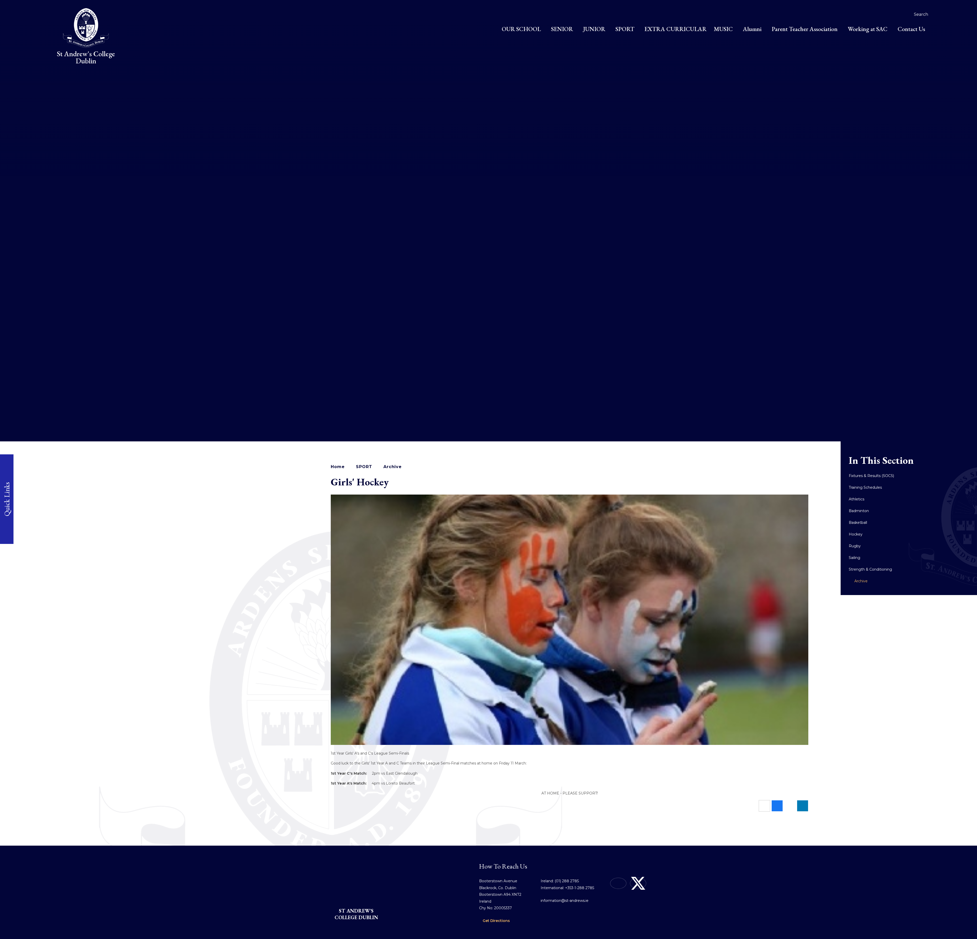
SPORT (364, 466)
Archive (392, 466)
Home (337, 466)
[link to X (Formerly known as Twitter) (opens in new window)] (638, 883)
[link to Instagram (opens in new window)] (618, 883)
